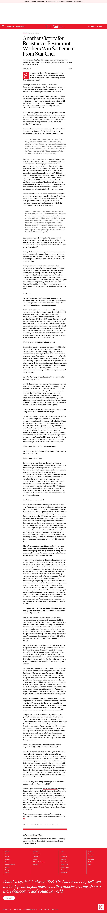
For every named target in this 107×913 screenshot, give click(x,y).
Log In (99, 26)
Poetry (7, 870)
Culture (7, 862)
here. (32, 261)
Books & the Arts (10, 864)
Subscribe (91, 26)
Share (70, 69)
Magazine (10, 26)
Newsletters (20, 26)
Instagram (91, 859)
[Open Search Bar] (104, 26)
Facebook (91, 854)
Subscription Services (39, 862)
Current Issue (37, 854)
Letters (7, 872)
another (36, 73)
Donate (9, 898)
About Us (63, 854)
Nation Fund (55, 909)
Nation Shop (64, 864)
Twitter (90, 856)
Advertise (63, 859)
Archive (35, 859)
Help (40, 909)
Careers (46, 909)
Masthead (35, 856)
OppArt (7, 867)
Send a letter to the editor (41, 825)
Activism (25, 33)
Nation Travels (65, 867)
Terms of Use (17, 909)
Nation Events (64, 862)
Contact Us (64, 856)
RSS (89, 864)
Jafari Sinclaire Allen (32, 835)
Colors (35, 715)
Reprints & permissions (56, 825)
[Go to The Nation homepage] (54, 26)
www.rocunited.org (50, 789)
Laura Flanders (27, 69)
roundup (33, 816)
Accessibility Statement (30, 909)
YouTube (90, 862)
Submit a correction (28, 825)
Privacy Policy (78, 1)
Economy (7, 859)
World (7, 856)
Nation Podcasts (65, 870)
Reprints (35, 864)
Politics (7, 854)
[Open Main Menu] (3, 26)
